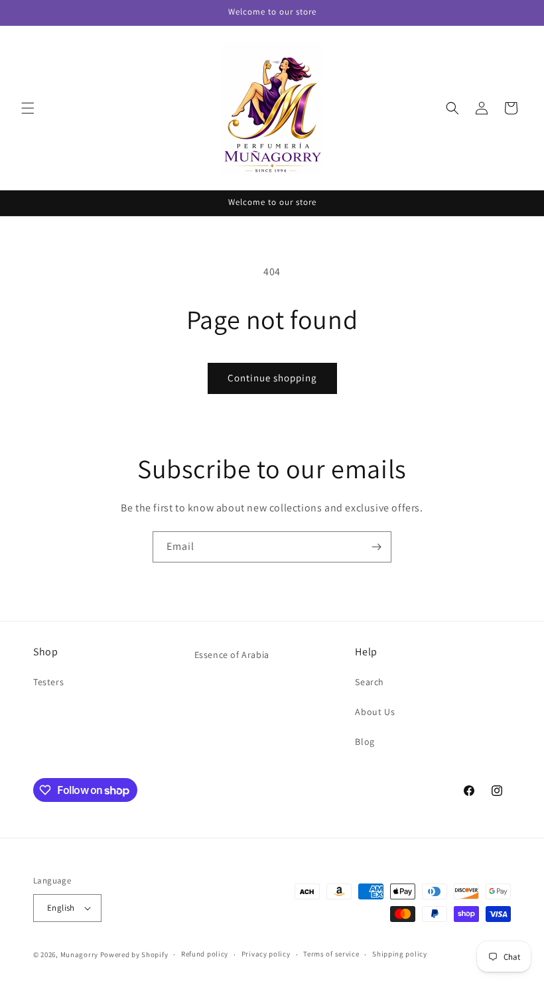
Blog (364, 742)
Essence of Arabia (231, 655)
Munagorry (79, 954)
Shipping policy (399, 953)
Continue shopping (272, 377)
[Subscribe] (376, 546)
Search (369, 682)
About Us (375, 712)
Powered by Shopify (134, 954)
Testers (48, 682)
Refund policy (204, 953)
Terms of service (331, 953)
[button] (27, 108)
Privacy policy (266, 953)
